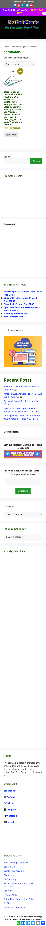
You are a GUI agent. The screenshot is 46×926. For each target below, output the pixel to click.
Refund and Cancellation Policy (19, 899)
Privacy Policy (10, 895)
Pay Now (8, 891)
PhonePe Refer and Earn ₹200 (19, 304)
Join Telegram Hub (13, 316)
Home (6, 47)
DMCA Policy (10, 879)
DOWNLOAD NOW (30, 11)
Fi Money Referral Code (16, 313)
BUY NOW (11, 135)
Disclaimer (9, 875)
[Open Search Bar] (31, 33)
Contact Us (9, 867)
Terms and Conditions (14, 907)
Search (7, 157)
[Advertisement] (23, 249)
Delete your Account (14, 871)
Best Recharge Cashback (16, 862)
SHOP (7, 903)
